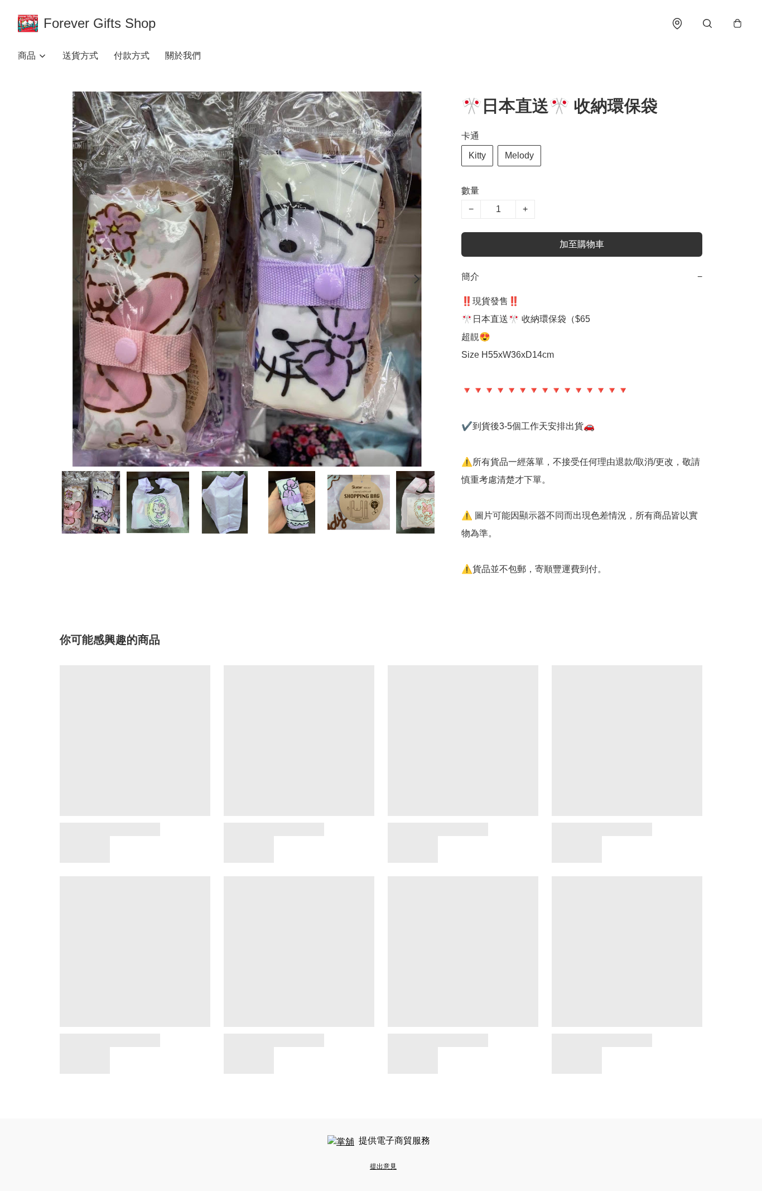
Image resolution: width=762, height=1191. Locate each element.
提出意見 (383, 1166)
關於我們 (183, 55)
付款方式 (131, 55)
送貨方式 (80, 55)
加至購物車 (582, 244)
